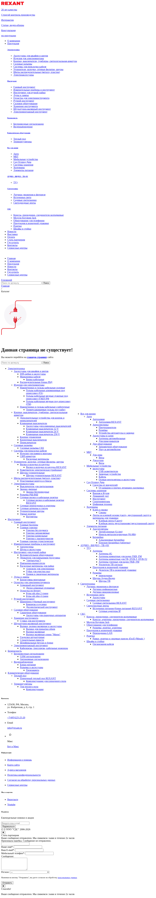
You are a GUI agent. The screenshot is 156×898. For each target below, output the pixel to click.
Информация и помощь (19, 760)
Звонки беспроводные (37, 492)
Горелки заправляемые (38, 533)
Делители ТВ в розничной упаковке (117, 570)
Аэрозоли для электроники (40, 568)
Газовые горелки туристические (36, 541)
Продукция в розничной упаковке (110, 567)
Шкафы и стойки (95, 641)
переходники (105, 575)
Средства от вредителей (105, 485)
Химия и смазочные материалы (42, 574)
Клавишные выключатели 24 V (42, 431)
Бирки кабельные (35, 379)
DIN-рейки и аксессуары (33, 374)
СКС (9, 209)
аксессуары (98, 468)
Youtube (11, 804)
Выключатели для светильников (36, 486)
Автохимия (99, 419)
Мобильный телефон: (13, 853)
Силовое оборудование (26, 610)
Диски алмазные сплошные (40, 588)
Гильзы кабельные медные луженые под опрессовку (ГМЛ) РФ (47, 397)
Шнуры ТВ (104, 581)
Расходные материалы (37, 459)
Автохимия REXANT (110, 422)
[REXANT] (12, 4)
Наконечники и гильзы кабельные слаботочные (45, 407)
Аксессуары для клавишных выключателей (48, 426)
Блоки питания (28, 664)
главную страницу (37, 357)
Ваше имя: (7, 847)
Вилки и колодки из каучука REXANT (46, 467)
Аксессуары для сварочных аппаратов (46, 615)
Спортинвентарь (101, 501)
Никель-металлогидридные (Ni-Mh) (117, 534)
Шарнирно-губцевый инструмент (37, 601)
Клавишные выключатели (33, 423)
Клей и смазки (100, 509)
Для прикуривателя (109, 441)
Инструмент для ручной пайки (30, 552)
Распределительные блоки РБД (36, 382)
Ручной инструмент (24, 599)
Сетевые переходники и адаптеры (37, 505)
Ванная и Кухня (101, 493)
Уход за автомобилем (110, 449)
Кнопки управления (30, 437)
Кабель (102, 477)
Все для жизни (12, 148)
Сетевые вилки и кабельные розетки (39, 497)
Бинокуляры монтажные (32, 579)
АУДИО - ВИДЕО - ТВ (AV (17, 176)
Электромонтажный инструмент (31, 645)
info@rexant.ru (14, 728)
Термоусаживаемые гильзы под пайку (46, 409)
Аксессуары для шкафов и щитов (31, 371)
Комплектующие (35, 689)
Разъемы (97, 572)
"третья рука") (33, 560)
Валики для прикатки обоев (40, 629)
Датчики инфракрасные (105, 589)
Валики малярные (35, 631)
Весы (101, 457)
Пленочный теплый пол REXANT (38, 678)
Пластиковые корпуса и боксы (36, 481)
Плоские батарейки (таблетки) (114, 542)
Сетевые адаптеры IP (110, 611)
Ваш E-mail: (8, 850)
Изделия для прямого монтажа (36, 453)
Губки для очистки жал (38, 571)
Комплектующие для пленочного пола (46, 681)
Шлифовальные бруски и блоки (36, 642)
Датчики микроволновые (106, 592)
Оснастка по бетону (30, 590)
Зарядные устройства (110, 474)
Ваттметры (31, 516)
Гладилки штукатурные (32, 637)
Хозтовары (92, 507)
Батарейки (98, 537)
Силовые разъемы (23, 445)
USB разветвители (108, 471)
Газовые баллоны (29, 525)
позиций (6, 280)
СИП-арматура (27, 456)
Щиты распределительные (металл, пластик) (37, 478)
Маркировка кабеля (30, 376)
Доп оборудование (102, 444)
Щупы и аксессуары (30, 549)
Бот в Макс (13, 746)
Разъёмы (103, 430)
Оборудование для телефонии (102, 625)
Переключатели (28, 442)
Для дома (97, 455)
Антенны (97, 551)
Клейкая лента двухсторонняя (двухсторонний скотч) (126, 523)
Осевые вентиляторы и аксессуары (117, 479)
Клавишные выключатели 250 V (43, 434)
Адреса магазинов (16, 770)
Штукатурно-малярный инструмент (32, 623)
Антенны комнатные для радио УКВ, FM (120, 556)
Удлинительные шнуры (32, 511)
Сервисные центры (17, 785)
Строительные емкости (32, 640)
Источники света (95, 594)
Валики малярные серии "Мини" (43, 634)
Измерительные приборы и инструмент (34, 544)
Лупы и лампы (21, 577)
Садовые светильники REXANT (110, 603)
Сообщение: (7, 856)
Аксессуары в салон (103, 435)
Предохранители (107, 427)
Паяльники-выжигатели (32, 563)
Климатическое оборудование (18, 133)
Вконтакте (12, 799)
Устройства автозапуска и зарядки (116, 433)
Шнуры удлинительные (32, 472)
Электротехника (13, 50)
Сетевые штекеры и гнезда (34, 508)
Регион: (5, 872)
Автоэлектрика (100, 424)
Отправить (7, 883)
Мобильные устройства (99, 466)
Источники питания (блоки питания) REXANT (117, 608)
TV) (89, 548)
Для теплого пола (29, 686)
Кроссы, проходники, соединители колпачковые (112, 616)
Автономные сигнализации (34, 659)
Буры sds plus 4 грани (37, 596)
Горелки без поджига (37, 530)
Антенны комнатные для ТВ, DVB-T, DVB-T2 (123, 559)
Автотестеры (27, 546)
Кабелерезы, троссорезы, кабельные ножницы (44, 648)
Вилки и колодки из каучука (35, 464)
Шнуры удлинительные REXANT (44, 475)
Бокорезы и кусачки (36, 604)
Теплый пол (20, 675)
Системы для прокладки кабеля (30, 450)
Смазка (102, 512)
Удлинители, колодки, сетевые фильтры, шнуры (39, 461)
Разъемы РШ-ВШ (29, 494)
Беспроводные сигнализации (29, 653)
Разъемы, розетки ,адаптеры (107, 627)
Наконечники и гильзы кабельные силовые (42, 387)
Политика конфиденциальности (24, 775)
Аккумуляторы (100, 529)
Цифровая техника (102, 504)
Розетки (91, 636)
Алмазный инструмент (32, 585)
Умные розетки (28, 514)
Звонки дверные (28, 489)
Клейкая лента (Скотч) (110, 520)
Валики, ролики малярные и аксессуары (41, 626)
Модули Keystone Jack (98, 622)
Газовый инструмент (25, 522)
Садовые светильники (98, 600)
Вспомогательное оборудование (36, 555)
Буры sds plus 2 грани (37, 593)
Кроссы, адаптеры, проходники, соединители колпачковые (123, 619)
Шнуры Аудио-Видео (104, 578)
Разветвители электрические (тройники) (41, 470)
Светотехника (12, 189)
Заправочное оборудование (113, 446)
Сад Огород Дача (95, 482)
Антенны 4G (105, 553)
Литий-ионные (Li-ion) (110, 531)
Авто (89, 416)
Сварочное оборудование (33, 612)
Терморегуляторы (23, 684)
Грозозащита (32, 670)
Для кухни (98, 460)
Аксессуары (99, 597)
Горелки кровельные (37, 535)
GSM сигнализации (30, 656)
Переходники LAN (102, 633)
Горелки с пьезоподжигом (39, 538)
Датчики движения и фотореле (103, 586)
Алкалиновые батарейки (111, 540)
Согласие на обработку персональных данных (31, 780)
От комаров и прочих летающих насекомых (121, 487)
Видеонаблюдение (23, 662)
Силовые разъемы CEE (32, 448)
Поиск (46, 283)
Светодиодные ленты (98, 605)
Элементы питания (96, 526)
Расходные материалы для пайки (37, 566)
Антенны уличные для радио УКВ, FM (119, 562)
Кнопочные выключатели (33, 439)
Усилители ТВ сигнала (110, 564)
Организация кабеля (103, 644)
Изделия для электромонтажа (29, 385)
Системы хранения (96, 490)
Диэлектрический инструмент (42, 607)
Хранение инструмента (26, 618)
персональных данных (67, 877)
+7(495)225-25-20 (16, 717)
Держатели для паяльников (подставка (40, 557)
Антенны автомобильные (112, 438)
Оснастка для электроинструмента (32, 582)
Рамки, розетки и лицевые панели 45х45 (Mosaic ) (119, 638)
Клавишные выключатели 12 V (42, 429)
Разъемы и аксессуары (31, 667)
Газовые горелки (28, 527)
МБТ (89, 452)
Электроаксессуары (24, 483)
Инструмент (12, 81)
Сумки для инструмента (32, 620)
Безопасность (12, 118)
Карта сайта (13, 765)
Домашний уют (101, 496)
